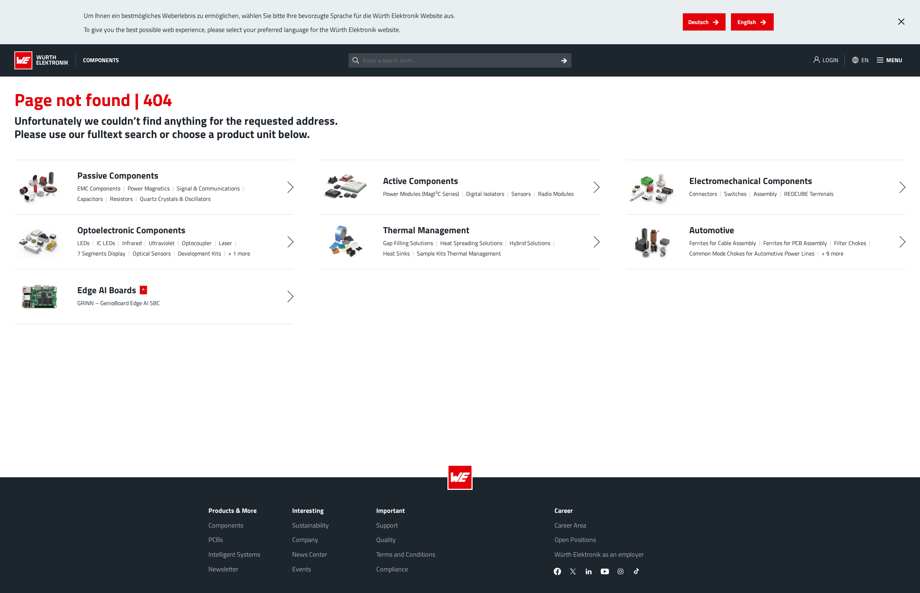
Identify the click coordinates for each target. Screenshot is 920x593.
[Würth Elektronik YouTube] (605, 571)
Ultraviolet (162, 243)
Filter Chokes (850, 243)
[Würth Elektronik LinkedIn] (589, 571)
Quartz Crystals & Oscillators (175, 198)
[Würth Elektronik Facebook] (557, 571)
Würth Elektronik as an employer (599, 554)
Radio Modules (556, 193)
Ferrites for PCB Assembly (795, 243)
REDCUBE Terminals (808, 193)
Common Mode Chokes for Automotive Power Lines (751, 253)
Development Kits (199, 253)
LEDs (83, 243)
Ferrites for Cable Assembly (722, 243)
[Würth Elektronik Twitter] (573, 571)
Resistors (121, 198)
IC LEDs (106, 243)
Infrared (132, 243)
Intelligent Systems (234, 554)
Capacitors (90, 198)
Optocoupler (197, 243)
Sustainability (310, 525)
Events (301, 569)
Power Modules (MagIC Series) (421, 193)
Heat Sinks (396, 253)
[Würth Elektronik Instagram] (621, 571)
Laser (225, 243)
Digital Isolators (485, 193)
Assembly (765, 193)
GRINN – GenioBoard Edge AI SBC (118, 303)
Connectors (703, 193)
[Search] (564, 60)
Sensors (521, 193)
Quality (386, 539)
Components (225, 525)
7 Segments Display (101, 253)
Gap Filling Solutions (408, 243)
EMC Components (98, 188)
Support (387, 525)
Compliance (392, 569)
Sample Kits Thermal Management (459, 253)
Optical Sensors (152, 253)
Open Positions (575, 539)
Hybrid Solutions (530, 243)
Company (305, 539)
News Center (309, 554)
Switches (735, 193)
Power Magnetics (149, 188)
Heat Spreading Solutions (471, 243)
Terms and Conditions (405, 554)
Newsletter (223, 569)
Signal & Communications (208, 188)
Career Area (570, 525)
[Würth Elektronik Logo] (41, 60)
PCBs (215, 539)
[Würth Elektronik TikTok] (636, 571)
